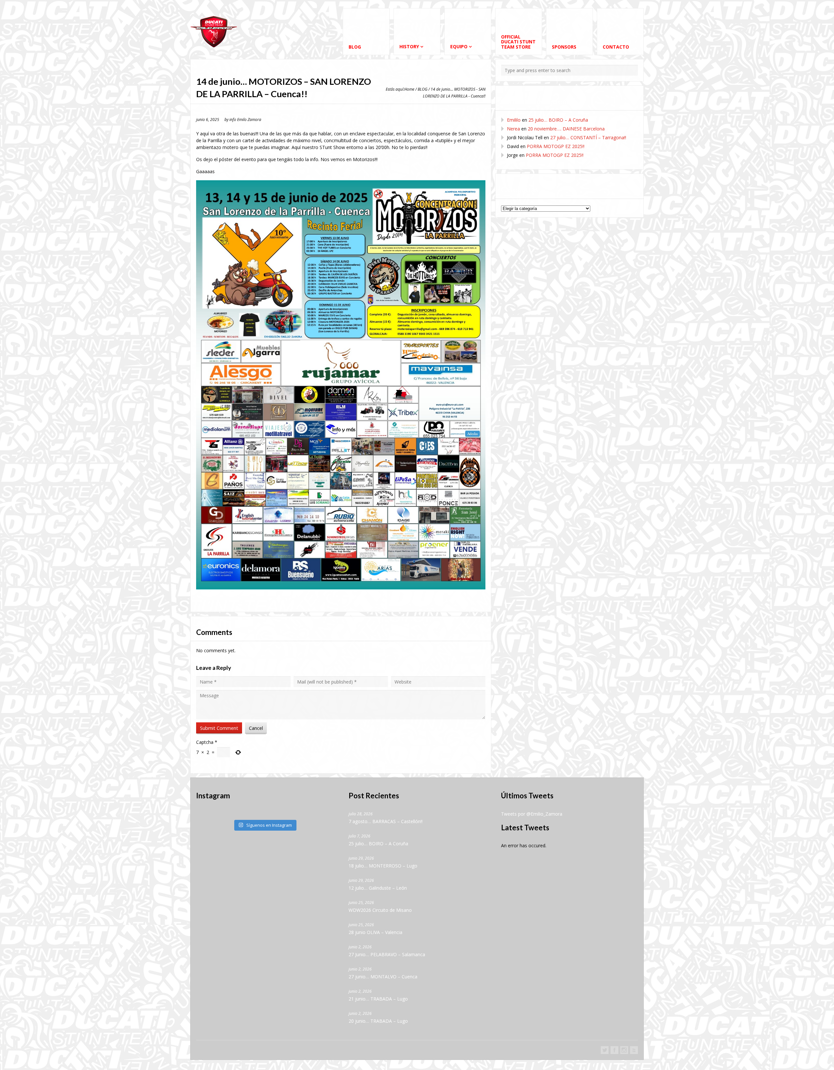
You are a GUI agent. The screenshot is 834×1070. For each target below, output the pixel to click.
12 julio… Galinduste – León (378, 888)
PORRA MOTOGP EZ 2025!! (555, 146)
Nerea (513, 129)
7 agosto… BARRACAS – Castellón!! (386, 821)
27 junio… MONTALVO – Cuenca (383, 976)
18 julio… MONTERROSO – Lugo (383, 866)
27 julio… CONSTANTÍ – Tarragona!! (588, 137)
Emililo (514, 120)
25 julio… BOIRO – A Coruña (558, 120)
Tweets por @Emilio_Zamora (531, 814)
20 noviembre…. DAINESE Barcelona (566, 129)
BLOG (422, 89)
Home (409, 89)
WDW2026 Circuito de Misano (380, 910)
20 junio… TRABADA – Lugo (378, 1021)
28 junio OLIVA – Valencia (375, 932)
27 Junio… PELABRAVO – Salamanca (387, 954)
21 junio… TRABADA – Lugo (378, 999)
